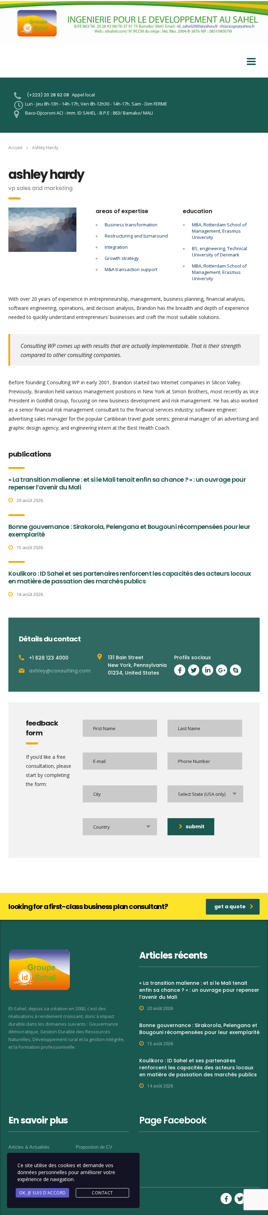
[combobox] (205, 793)
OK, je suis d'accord (42, 1193)
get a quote (230, 906)
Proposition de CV (94, 1147)
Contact (102, 1193)
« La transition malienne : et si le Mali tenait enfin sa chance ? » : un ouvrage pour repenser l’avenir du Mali (127, 483)
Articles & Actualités (29, 1147)
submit (195, 826)
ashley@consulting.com (59, 670)
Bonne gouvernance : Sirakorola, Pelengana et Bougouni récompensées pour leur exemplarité (129, 530)
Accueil (15, 148)
